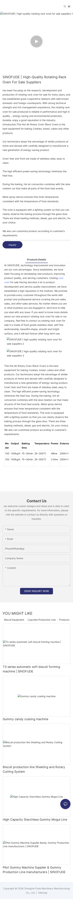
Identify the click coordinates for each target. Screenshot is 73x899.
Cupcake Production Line (42, 619)
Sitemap (42, 892)
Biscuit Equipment (14, 619)
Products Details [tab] (36, 259)
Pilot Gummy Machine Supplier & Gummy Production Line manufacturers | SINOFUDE (34, 870)
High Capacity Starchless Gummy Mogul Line (35, 819)
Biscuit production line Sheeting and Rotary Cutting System (34, 769)
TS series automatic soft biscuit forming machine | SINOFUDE (31, 669)
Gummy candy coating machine (25, 719)
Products (64, 619)
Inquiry (12, 244)
